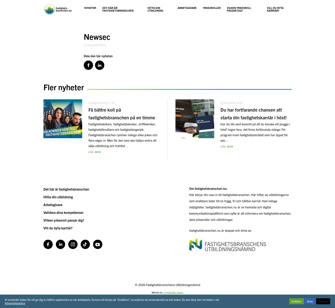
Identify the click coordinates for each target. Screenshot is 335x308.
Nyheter (90, 8)
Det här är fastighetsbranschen (118, 9)
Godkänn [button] (296, 301)
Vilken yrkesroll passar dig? (239, 9)
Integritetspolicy (15, 303)
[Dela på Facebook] (88, 65)
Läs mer (94, 151)
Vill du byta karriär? (275, 9)
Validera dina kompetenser (63, 212)
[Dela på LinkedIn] (99, 65)
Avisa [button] (310, 301)
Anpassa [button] (323, 301)
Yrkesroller (212, 8)
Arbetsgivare (187, 8)
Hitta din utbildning (155, 9)
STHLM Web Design (173, 292)
